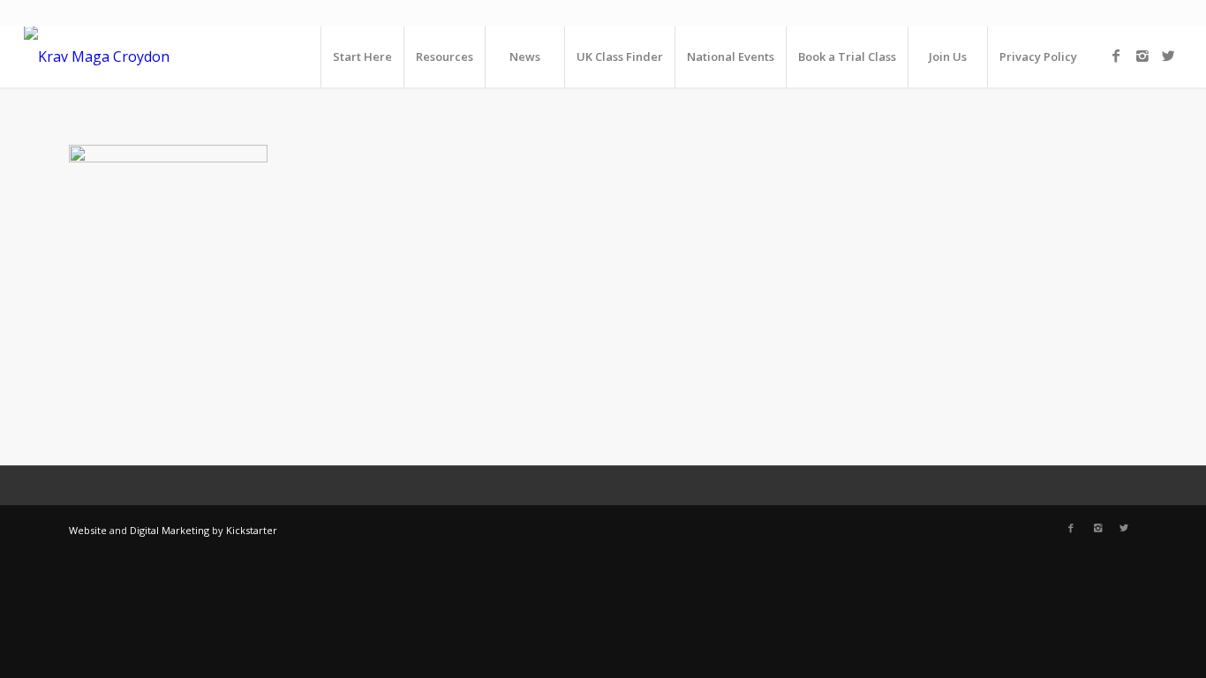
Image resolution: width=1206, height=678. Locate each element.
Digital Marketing (169, 530)
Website (88, 530)
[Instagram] (1142, 55)
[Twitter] (1169, 55)
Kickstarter (251, 530)
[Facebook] (1116, 55)
